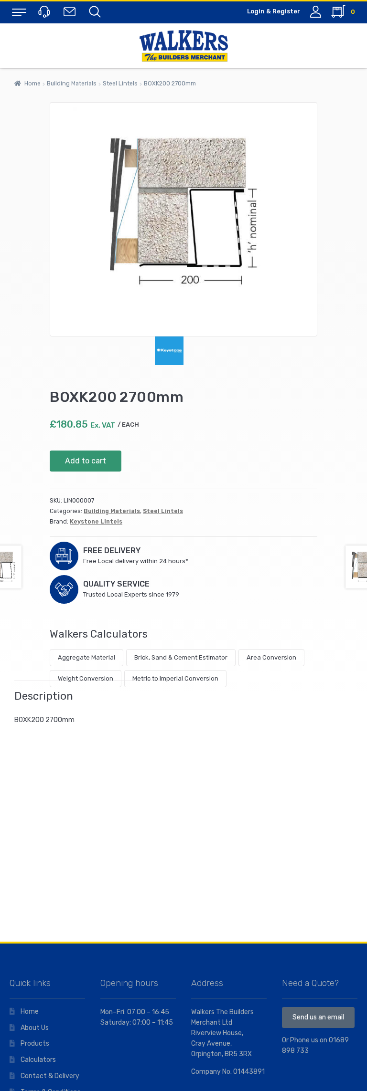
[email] (71, 11)
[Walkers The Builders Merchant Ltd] (183, 45)
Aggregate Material (86, 657)
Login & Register (273, 11)
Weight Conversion (85, 678)
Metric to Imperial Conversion (175, 678)
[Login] (316, 12)
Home (32, 83)
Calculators (38, 1060)
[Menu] (19, 11)
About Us (35, 1028)
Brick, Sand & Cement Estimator (180, 657)
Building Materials (72, 83)
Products (35, 1043)
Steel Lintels (120, 83)
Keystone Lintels (96, 521)
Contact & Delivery (50, 1076)
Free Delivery (111, 550)
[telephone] (45, 11)
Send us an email (318, 1017)
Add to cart (85, 460)
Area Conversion (271, 657)
